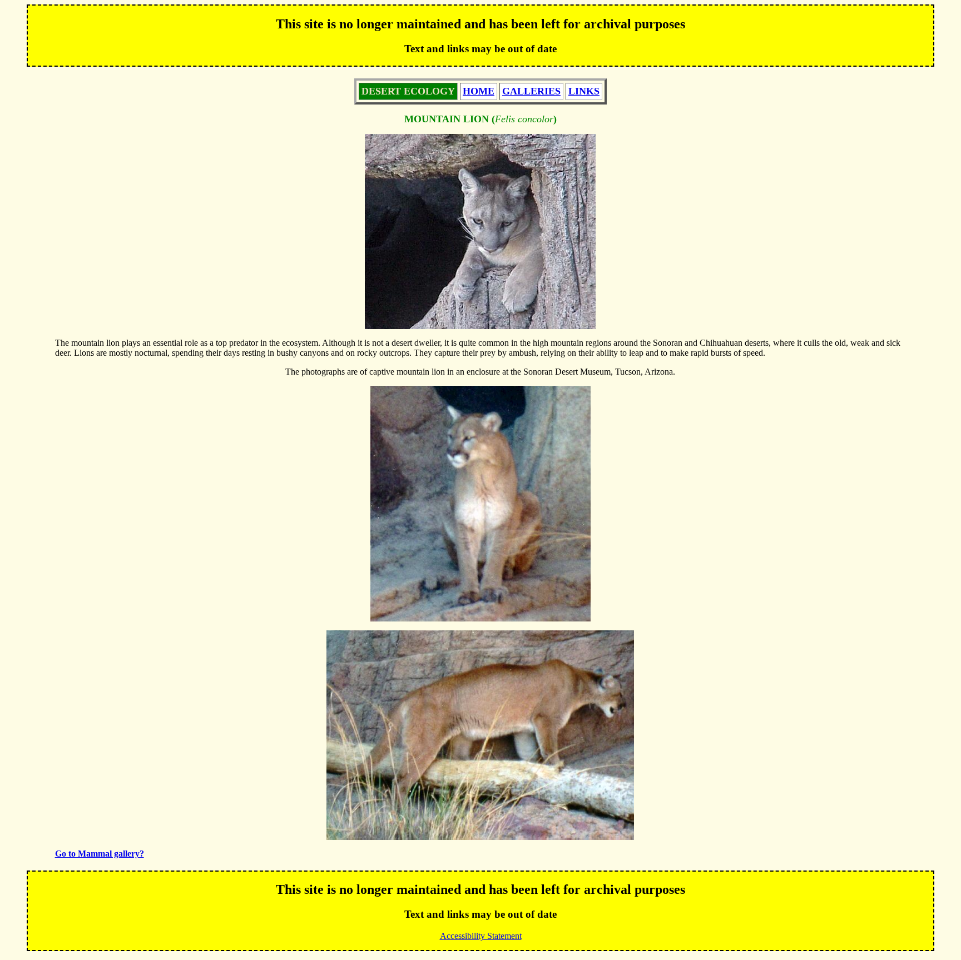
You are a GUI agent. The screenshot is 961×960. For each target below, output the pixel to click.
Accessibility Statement (481, 936)
